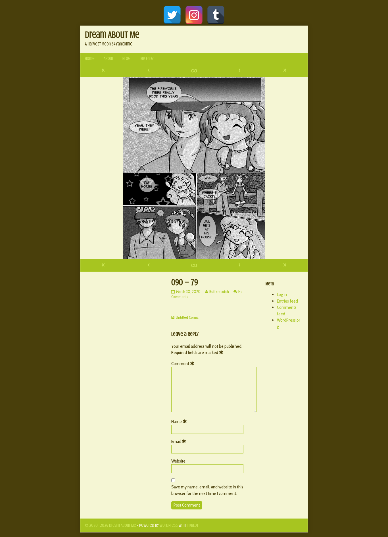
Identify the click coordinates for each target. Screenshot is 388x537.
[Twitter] (172, 15)
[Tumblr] (216, 15)
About (108, 58)
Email (179, 441)
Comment (183, 363)
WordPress (169, 525)
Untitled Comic (187, 317)
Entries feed (287, 301)
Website (178, 461)
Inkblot (192, 525)
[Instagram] (194, 15)
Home (90, 58)
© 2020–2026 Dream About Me (110, 525)
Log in (282, 294)
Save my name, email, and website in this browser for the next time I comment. (207, 490)
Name (180, 421)
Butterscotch (219, 291)
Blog (126, 58)
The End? (146, 58)
